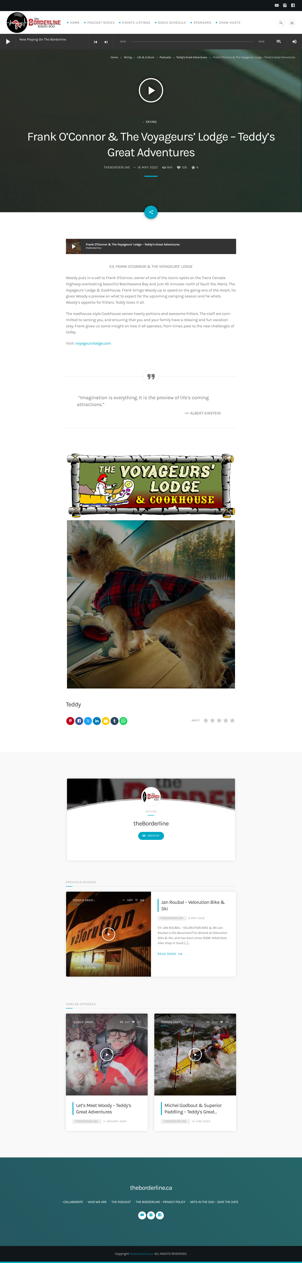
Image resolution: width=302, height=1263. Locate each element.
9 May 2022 (196, 918)
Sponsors (202, 23)
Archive (150, 835)
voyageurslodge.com (93, 343)
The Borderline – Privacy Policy (160, 1202)
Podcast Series (101, 23)
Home (75, 23)
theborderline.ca (141, 1254)
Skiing (128, 57)
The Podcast (121, 1202)
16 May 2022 (148, 167)
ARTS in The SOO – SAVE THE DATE (214, 1202)
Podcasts (165, 57)
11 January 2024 (114, 1121)
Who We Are (97, 1202)
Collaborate (73, 1202)
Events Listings (136, 23)
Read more (170, 954)
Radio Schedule (172, 23)
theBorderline (117, 167)
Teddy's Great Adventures (191, 57)
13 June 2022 (201, 1121)
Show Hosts (230, 23)
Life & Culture (145, 57)
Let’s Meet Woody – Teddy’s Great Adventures (103, 1108)
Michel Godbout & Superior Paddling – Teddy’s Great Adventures (193, 1111)
